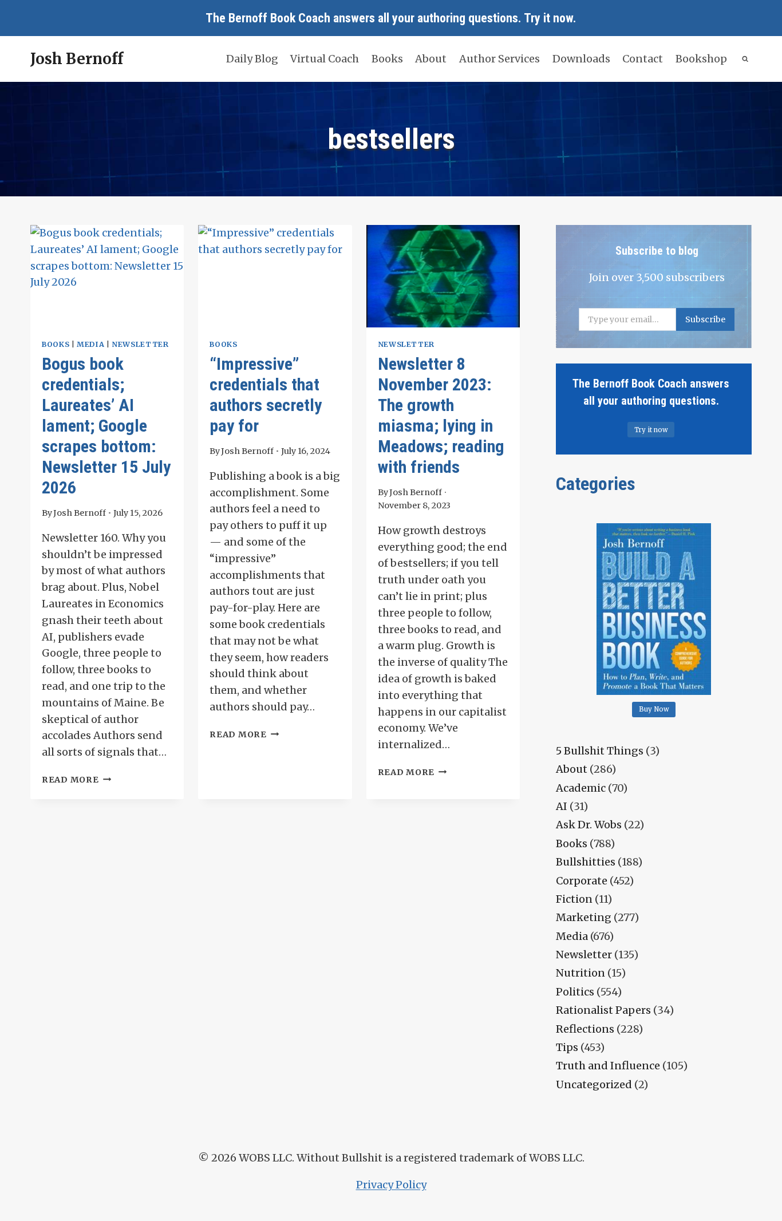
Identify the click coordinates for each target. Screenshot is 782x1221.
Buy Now (654, 709)
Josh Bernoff (79, 513)
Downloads (581, 58)
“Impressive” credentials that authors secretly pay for (266, 395)
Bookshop (701, 58)
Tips (567, 1047)
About (431, 58)
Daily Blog (252, 58)
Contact (642, 58)
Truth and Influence (608, 1065)
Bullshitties (585, 861)
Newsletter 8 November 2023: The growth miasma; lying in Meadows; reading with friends (441, 415)
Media (90, 344)
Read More (76, 780)
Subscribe (705, 319)
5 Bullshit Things (599, 750)
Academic (581, 788)
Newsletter (140, 344)
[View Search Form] (745, 59)
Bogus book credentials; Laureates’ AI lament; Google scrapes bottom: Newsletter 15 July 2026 (106, 425)
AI (561, 806)
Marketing (583, 917)
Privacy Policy (391, 1184)
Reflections (585, 1029)
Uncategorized (594, 1084)
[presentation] (107, 276)
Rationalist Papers (603, 1010)
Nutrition (580, 972)
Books (387, 58)
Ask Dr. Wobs (589, 824)
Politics (575, 991)
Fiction (574, 899)
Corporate (581, 880)
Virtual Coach (324, 58)
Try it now (548, 18)
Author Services (499, 58)
